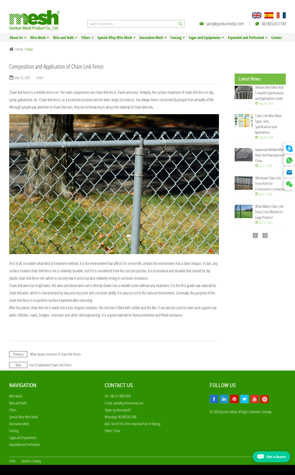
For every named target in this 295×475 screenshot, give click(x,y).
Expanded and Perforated (246, 37)
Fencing (176, 37)
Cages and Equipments (205, 37)
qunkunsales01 (122, 410)
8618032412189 (274, 24)
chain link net (39, 307)
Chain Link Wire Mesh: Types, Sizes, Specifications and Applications (268, 124)
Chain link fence (19, 92)
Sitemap (266, 411)
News (29, 49)
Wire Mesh (38, 37)
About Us (16, 37)
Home (19, 49)
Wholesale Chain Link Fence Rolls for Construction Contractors (270, 183)
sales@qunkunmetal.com (225, 24)
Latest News (250, 79)
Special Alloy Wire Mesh (114, 37)
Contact (276, 37)
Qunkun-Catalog (31, 460)
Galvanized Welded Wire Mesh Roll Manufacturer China (269, 155)
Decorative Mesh (151, 37)
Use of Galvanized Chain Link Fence (50, 365)
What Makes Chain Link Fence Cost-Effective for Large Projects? (269, 212)
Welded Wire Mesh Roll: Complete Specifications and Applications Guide (269, 93)
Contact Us (119, 385)
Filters (85, 37)
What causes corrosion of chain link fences (55, 354)
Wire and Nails (63, 37)
